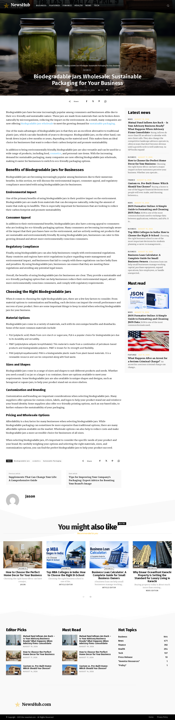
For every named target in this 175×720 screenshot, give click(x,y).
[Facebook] (86, 101)
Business (58, 66)
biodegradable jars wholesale (37, 123)
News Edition (152, 591)
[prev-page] (84, 597)
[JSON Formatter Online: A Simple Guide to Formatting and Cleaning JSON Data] (148, 298)
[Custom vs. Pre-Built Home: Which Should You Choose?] (13, 670)
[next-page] (90, 597)
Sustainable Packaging (52, 461)
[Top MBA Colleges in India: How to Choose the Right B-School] (65, 554)
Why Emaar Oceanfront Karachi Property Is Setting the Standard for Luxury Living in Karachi (152, 577)
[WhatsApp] (105, 101)
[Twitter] (93, 101)
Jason (75, 90)
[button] (168, 5)
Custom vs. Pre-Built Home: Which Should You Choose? (37, 667)
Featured (132, 355)
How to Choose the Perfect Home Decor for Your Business (23, 574)
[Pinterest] (99, 101)
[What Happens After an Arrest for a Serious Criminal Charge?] (148, 341)
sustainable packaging (102, 123)
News (130, 119)
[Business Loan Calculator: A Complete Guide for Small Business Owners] (109, 554)
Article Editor (66, 585)
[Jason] (67, 90)
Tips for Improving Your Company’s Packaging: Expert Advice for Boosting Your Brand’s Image (91, 480)
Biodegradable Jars (22, 461)
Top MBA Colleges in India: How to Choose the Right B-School (65, 574)
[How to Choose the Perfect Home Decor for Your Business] (22, 554)
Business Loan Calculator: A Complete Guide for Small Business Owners (144, 258)
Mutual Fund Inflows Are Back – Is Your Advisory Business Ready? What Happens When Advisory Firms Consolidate (39, 640)
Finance (131, 180)
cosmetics (55, 153)
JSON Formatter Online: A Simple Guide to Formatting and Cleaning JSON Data (148, 209)
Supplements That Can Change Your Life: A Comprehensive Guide (33, 479)
